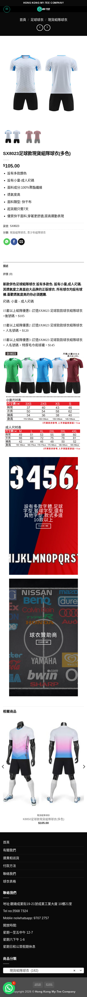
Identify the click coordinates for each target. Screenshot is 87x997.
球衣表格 (9, 881)
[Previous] (3, 775)
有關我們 (9, 850)
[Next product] (40, 28)
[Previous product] (47, 28)
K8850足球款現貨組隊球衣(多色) (43, 819)
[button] (6, 9)
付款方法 (9, 866)
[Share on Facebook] (14, 241)
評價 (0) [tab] (8, 274)
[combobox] (43, 970)
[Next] (83, 775)
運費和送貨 (11, 858)
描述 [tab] (5, 265)
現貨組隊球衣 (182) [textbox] (41, 970)
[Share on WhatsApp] (6, 241)
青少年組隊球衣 (36, 232)
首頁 (23, 19)
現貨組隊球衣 (57, 19)
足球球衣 (37, 19)
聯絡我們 (9, 873)
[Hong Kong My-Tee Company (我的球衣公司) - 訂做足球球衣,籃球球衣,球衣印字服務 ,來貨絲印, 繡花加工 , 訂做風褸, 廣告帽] (43, 9)
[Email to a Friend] (21, 241)
